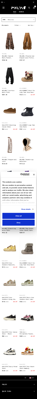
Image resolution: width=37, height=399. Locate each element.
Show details (26, 209)
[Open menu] (3, 7)
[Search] (29, 8)
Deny (18, 223)
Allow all (18, 216)
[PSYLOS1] (18, 7)
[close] (34, 2)
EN (2, 2)
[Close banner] (34, 174)
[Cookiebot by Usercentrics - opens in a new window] (21, 174)
